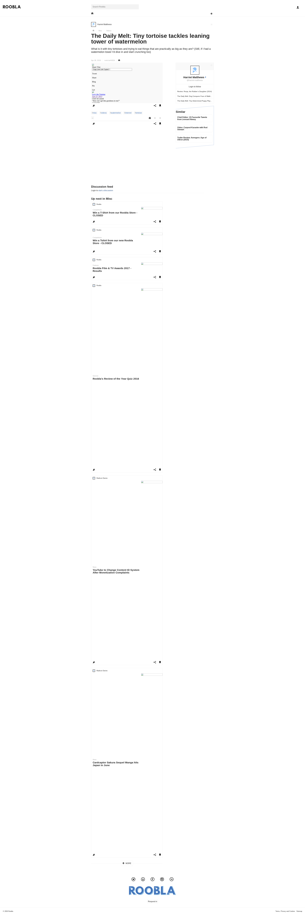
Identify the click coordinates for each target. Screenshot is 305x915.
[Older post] (160, 118)
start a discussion (105, 190)
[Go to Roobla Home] (12, 6)
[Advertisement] (195, 166)
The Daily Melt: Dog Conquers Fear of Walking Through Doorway (195, 96)
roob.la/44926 (109, 60)
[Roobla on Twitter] (133, 879)
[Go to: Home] (92, 13)
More (128, 863)
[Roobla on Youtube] (143, 879)
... (92, 118)
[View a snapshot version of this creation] (119, 60)
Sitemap (299, 911)
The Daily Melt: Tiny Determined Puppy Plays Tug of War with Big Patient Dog (195, 101)
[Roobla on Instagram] (162, 879)
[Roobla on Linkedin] (171, 879)
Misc (100, 31)
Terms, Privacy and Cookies (285, 911)
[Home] (93, 31)
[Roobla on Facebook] (152, 879)
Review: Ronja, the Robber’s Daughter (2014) (194, 91)
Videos (108, 31)
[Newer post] (155, 118)
